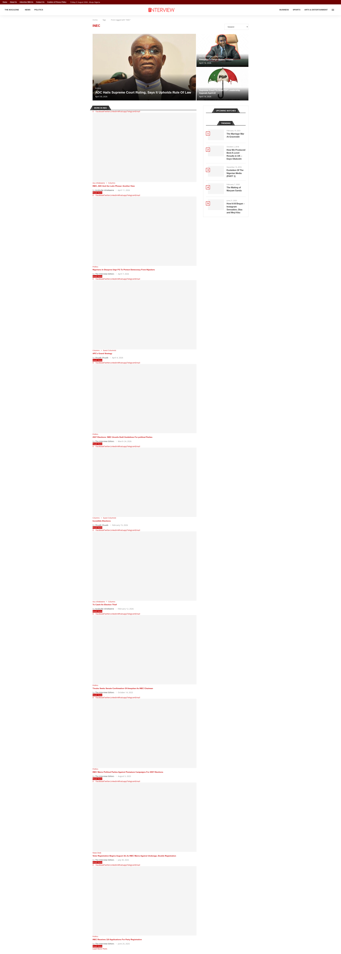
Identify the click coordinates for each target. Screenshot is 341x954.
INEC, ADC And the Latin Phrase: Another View (114, 186)
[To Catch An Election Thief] (144, 566)
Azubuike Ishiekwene (104, 190)
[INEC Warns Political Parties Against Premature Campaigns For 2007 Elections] (144, 733)
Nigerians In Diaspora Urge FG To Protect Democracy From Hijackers (124, 270)
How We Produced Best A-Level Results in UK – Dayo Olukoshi (236, 154)
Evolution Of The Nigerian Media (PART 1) (235, 173)
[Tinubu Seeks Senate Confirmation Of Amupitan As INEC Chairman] (144, 649)
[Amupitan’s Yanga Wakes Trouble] (222, 50)
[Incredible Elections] (144, 482)
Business (284, 10)
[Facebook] (332, 2)
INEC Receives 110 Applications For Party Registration (117, 939)
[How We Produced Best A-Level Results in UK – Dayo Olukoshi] (216, 151)
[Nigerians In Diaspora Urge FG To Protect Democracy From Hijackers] (144, 231)
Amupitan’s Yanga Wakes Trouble (216, 59)
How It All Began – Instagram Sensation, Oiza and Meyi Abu (236, 208)
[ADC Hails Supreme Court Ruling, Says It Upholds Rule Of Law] (144, 67)
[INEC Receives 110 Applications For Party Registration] (144, 900)
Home (5, 2)
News (27, 10)
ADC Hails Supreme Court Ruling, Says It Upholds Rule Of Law (143, 92)
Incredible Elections (102, 521)
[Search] (337, 10)
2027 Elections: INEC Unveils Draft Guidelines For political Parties (122, 437)
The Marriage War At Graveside (235, 135)
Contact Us (40, 2)
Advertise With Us (26, 2)
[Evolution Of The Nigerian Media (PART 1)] (216, 171)
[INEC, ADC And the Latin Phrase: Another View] (144, 147)
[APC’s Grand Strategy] (144, 314)
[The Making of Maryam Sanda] (216, 188)
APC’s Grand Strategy (102, 353)
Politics (38, 10)
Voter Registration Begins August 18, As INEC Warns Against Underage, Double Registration (134, 856)
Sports (296, 10)
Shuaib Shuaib (101, 357)
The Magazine (12, 10)
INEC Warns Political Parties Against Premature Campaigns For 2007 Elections (128, 772)
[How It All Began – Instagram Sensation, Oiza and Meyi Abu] (216, 204)
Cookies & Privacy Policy (56, 2)
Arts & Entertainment (316, 10)
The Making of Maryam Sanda (234, 189)
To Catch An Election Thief (105, 604)
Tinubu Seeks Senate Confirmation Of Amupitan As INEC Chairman (123, 688)
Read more (97, 192)
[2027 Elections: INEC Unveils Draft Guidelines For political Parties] (144, 398)
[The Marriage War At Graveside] (216, 134)
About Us (13, 2)
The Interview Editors (104, 274)
